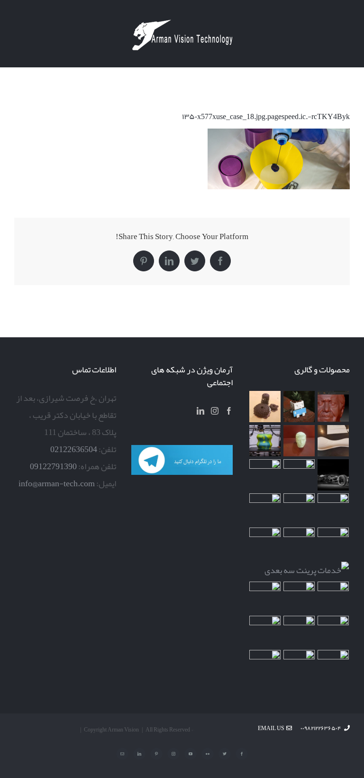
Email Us (272, 728)
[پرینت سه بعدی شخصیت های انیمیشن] (333, 509)
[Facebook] (229, 411)
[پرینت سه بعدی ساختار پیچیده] (333, 543)
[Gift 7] (299, 406)
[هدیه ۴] (333, 475)
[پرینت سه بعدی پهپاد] (333, 631)
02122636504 (73, 449)
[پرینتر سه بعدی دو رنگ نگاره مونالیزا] (265, 441)
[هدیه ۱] (265, 475)
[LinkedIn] (200, 411)
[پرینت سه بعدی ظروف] (265, 509)
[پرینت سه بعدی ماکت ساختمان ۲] (307, 570)
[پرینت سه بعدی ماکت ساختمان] (333, 597)
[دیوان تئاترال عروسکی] (299, 597)
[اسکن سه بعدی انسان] (333, 406)
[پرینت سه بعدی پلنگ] (265, 543)
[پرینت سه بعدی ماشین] (333, 665)
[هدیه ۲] (299, 475)
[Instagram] (214, 411)
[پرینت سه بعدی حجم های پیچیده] (265, 406)
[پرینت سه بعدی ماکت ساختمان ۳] (299, 543)
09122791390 (53, 466)
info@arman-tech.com (56, 483)
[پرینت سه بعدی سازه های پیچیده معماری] (333, 441)
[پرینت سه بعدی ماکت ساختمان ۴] (299, 509)
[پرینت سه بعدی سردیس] (299, 441)
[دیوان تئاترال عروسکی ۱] (265, 597)
